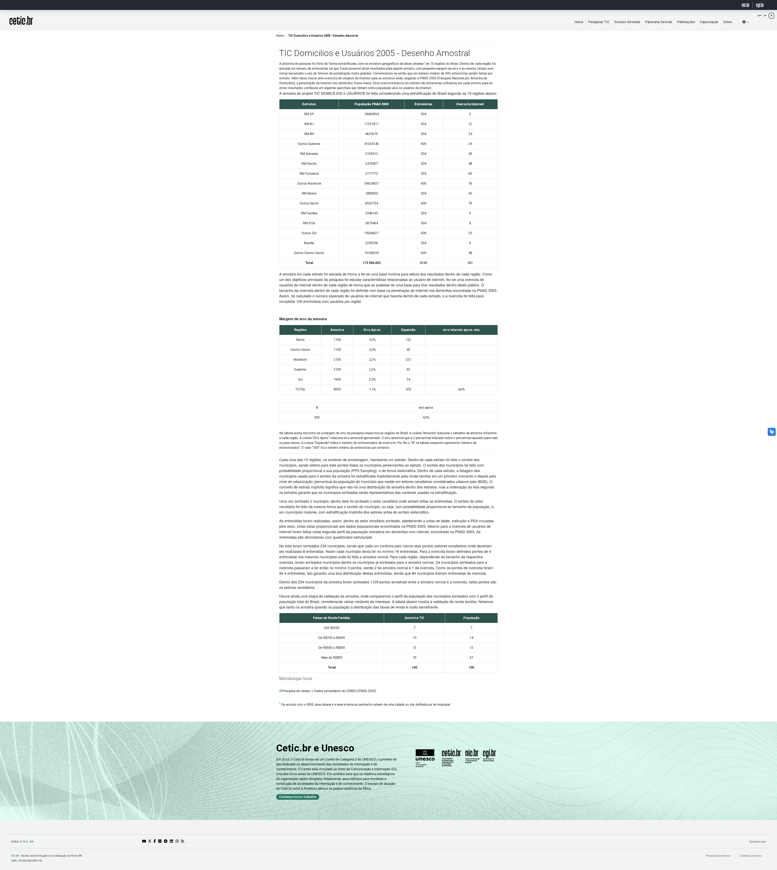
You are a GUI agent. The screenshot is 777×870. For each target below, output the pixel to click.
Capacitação (709, 22)
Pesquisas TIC (598, 22)
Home (579, 22)
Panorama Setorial (658, 22)
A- (765, 15)
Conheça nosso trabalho (297, 797)
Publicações (686, 22)
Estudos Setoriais (627, 22)
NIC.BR (15, 855)
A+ (759, 15)
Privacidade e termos (718, 855)
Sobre (727, 22)
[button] (745, 22)
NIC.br (28, 841)
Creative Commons (751, 855)
